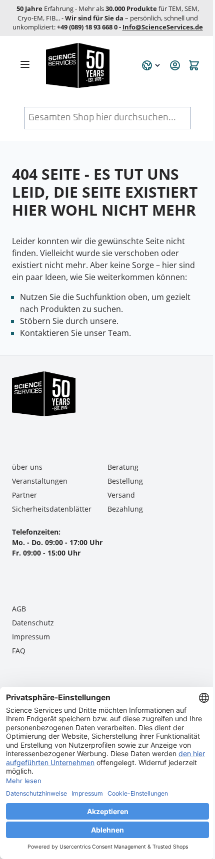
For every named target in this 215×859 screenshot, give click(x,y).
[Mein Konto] (175, 65)
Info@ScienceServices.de (162, 26)
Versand (121, 495)
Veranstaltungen (40, 481)
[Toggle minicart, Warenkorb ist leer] (194, 65)
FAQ (19, 650)
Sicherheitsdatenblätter (52, 509)
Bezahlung (125, 509)
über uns (27, 467)
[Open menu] (25, 64)
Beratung (123, 467)
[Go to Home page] (88, 65)
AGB (19, 608)
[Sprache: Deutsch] (151, 65)
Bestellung (125, 481)
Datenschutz (33, 622)
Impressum (31, 636)
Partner (24, 495)
